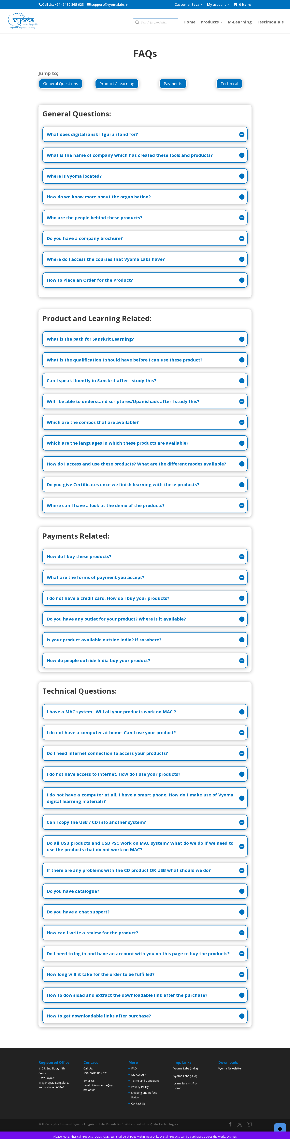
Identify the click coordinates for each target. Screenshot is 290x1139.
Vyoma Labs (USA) (185, 1076)
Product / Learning (116, 83)
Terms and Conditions (145, 1080)
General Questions (60, 83)
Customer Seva (187, 5)
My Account (138, 1074)
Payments (173, 83)
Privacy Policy (140, 1087)
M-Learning (240, 23)
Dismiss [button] (232, 1136)
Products (210, 23)
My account (216, 5)
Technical (229, 83)
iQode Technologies (164, 1124)
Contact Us (138, 1103)
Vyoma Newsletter (230, 1068)
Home (189, 23)
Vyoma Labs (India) (185, 1068)
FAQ (134, 1068)
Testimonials (270, 23)
